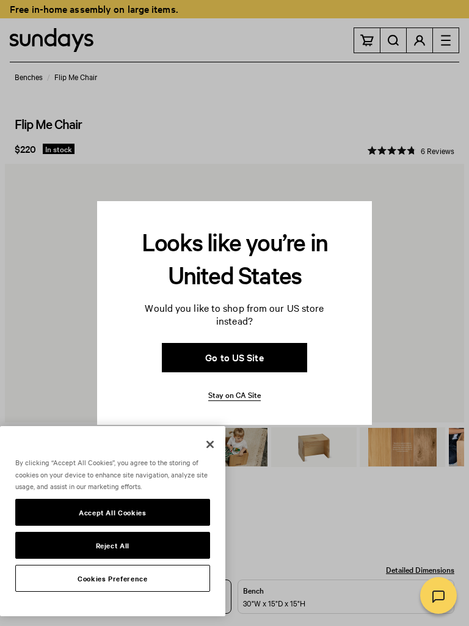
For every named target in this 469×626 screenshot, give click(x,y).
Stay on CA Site (234, 394)
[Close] (210, 444)
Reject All (113, 545)
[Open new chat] (438, 595)
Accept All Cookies (113, 512)
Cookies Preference (113, 578)
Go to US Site (234, 357)
